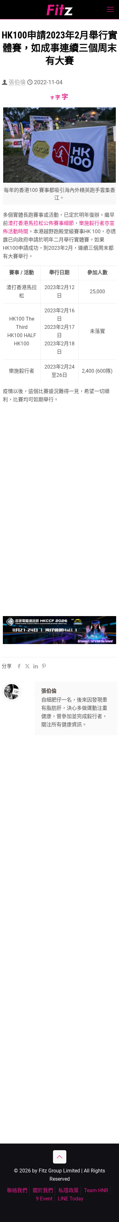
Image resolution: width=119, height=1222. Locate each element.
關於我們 (43, 1190)
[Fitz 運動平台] (59, 9)
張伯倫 (17, 82)
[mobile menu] (110, 9)
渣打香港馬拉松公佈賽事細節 (41, 223)
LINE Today (70, 1199)
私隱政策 (68, 1190)
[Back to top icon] (59, 1157)
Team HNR (96, 1190)
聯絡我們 (17, 1190)
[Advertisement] (59, 810)
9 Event (44, 1199)
